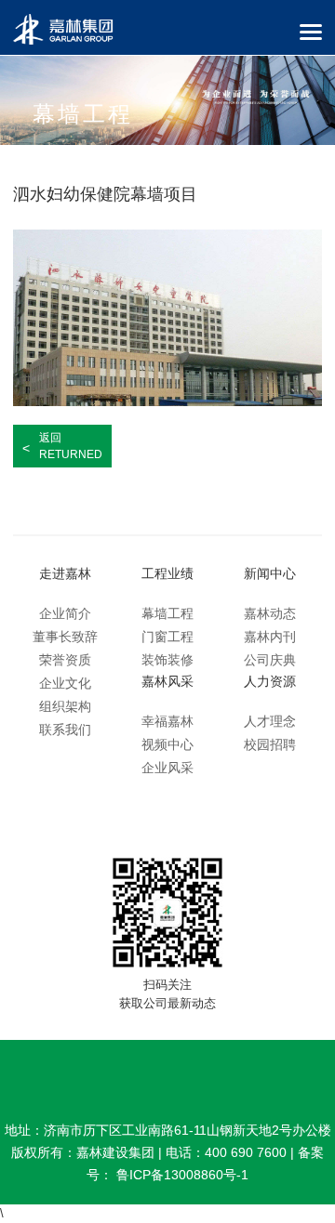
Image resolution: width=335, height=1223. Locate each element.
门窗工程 (167, 636)
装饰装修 (167, 659)
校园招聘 (270, 744)
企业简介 (65, 613)
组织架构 (65, 706)
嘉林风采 (167, 681)
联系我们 (65, 729)
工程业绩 (167, 573)
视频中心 (167, 744)
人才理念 (270, 721)
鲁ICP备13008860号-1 (182, 1174)
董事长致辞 (65, 636)
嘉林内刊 (270, 636)
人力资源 (270, 681)
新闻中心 (270, 573)
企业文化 (65, 683)
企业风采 (167, 767)
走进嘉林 (65, 573)
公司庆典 (270, 659)
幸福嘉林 (167, 721)
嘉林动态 (270, 613)
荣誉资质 (65, 659)
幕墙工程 (167, 613)
